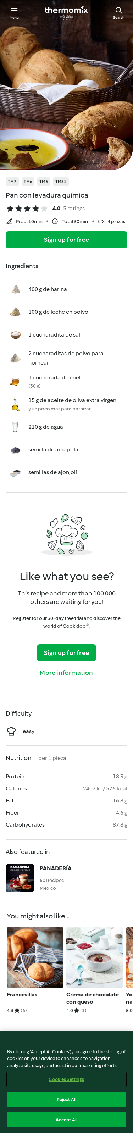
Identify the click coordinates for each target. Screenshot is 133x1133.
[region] (66, 1082)
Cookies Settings (66, 1079)
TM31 (61, 181)
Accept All (66, 1119)
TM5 (43, 181)
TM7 (12, 181)
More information (66, 673)
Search (118, 17)
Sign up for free (66, 240)
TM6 (28, 181)
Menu (14, 17)
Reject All (66, 1099)
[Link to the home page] (66, 13)
